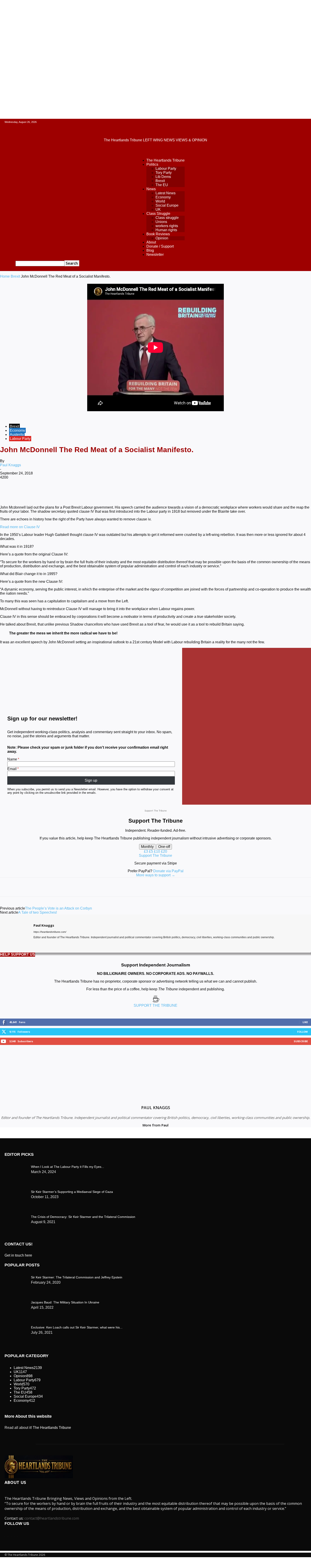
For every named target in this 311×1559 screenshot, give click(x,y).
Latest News (166, 193)
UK (158, 209)
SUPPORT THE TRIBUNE (155, 1005)
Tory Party (164, 173)
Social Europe (167, 205)
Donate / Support (160, 246)
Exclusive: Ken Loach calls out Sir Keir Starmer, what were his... (76, 1327)
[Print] (156, 492)
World (160, 201)
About (151, 242)
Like (305, 1022)
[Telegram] (172, 492)
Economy (163, 197)
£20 (164, 851)
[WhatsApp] (90, 492)
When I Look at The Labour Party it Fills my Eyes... (67, 1167)
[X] (58, 492)
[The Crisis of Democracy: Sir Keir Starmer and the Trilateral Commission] (16, 1166)
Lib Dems (163, 177)
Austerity (17, 434)
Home (5, 276)
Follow (302, 1031)
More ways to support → (155, 875)
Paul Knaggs (10, 465)
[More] (189, 492)
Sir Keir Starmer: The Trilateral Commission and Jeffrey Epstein (76, 1277)
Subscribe (301, 1041)
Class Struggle (158, 213)
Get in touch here (18, 1255)
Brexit (160, 181)
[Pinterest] (74, 492)
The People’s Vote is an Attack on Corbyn (58, 908)
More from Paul (155, 1125)
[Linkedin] (107, 492)
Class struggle (167, 218)
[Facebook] (41, 492)
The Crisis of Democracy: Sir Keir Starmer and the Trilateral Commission (83, 1217)
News (151, 189)
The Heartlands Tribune (165, 160)
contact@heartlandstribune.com (51, 1518)
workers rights (167, 226)
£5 (151, 851)
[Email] (139, 492)
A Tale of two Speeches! (37, 912)
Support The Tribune (155, 855)
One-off (164, 847)
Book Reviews (158, 234)
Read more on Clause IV (20, 527)
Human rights (166, 230)
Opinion (162, 238)
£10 (157, 851)
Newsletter (155, 254)
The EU (162, 185)
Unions (161, 222)
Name (12, 759)
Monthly (147, 847)
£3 (146, 851)
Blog (150, 250)
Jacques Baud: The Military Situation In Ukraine (65, 1302)
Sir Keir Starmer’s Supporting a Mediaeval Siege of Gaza (72, 1192)
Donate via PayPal (168, 871)
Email (12, 769)
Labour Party (166, 168)
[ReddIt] (123, 492)
